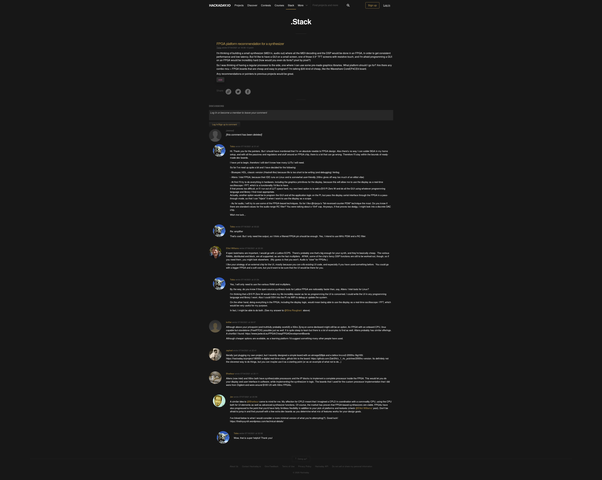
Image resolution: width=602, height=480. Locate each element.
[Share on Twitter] (238, 90)
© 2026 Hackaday (301, 472)
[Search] (348, 5)
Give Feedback (271, 466)
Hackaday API (321, 466)
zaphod (229, 350)
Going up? (302, 458)
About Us (234, 466)
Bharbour (230, 373)
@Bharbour (253, 401)
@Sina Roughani (293, 310)
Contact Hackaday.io (251, 466)
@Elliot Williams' (364, 408)
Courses (279, 5)
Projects (239, 5)
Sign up (372, 5)
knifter (229, 322)
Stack (291, 5)
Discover (252, 5)
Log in (386, 5)
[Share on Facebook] (247, 90)
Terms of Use (288, 466)
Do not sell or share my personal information (352, 466)
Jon (231, 396)
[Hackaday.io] (220, 5)
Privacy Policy (304, 466)
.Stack (301, 21)
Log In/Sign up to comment (224, 124)
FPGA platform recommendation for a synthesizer (250, 43)
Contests (266, 5)
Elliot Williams (232, 248)
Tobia (219, 47)
